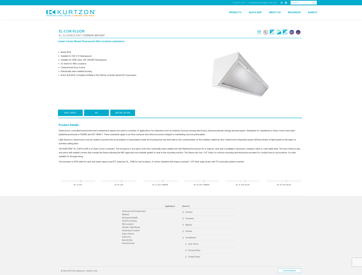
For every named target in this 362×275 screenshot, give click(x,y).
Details (78, 181)
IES (96, 112)
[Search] (314, 3)
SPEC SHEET (70, 112)
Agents (188, 225)
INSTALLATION (122, 112)
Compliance (190, 237)
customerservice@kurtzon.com (263, 3)
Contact (188, 212)
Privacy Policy (194, 250)
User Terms (193, 244)
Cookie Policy (194, 257)
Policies (188, 231)
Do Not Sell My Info (289, 271)
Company (189, 218)
